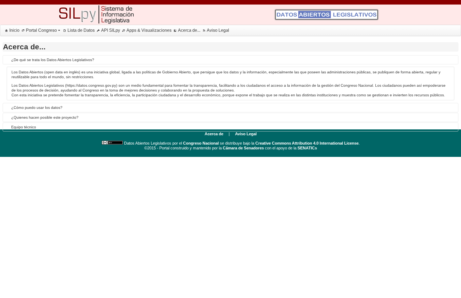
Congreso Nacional (201, 143)
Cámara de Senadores (243, 148)
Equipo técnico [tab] (23, 127)
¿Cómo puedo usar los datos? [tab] (36, 107)
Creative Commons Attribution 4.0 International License (307, 143)
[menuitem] (11, 30)
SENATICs (307, 148)
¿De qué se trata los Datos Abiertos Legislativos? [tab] (52, 60)
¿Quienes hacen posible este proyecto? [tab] (44, 117)
